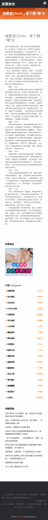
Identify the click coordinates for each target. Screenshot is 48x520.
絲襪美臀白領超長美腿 (14, 462)
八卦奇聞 (25, 326)
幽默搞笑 (25, 332)
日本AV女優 (25, 309)
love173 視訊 (28, 507)
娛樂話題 (25, 362)
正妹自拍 (25, 303)
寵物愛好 (25, 368)
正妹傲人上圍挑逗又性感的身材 (17, 427)
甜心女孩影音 (9, 494)
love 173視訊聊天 (22, 494)
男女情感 (25, 320)
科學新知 (25, 344)
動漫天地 (25, 350)
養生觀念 (25, 380)
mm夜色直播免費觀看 (34, 504)
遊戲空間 (25, 356)
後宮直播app (33, 494)
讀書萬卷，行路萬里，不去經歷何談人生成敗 (23, 452)
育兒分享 (25, 374)
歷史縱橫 (25, 338)
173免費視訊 (20, 504)
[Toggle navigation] (44, 3)
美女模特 (25, 297)
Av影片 (25, 398)
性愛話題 (25, 314)
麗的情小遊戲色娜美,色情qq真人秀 (18, 498)
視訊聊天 (25, 392)
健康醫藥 (25, 386)
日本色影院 (10, 504)
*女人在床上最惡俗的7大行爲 (16, 466)
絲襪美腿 (25, 291)
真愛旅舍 (20, 517)
